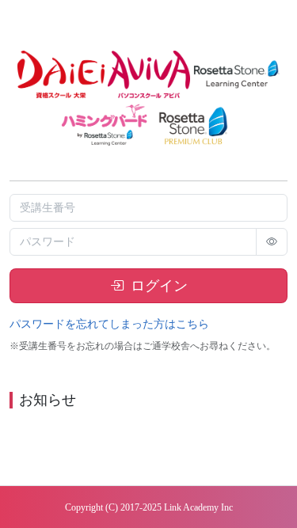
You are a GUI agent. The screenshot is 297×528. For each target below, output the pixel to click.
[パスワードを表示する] (271, 242)
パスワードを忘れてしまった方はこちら (109, 324)
